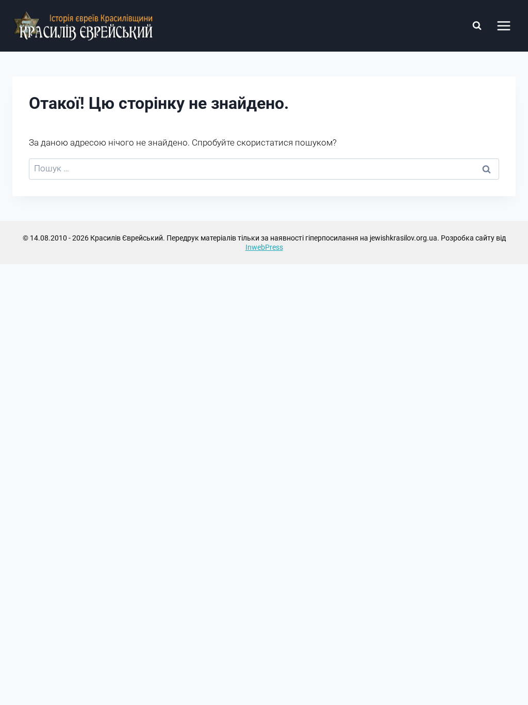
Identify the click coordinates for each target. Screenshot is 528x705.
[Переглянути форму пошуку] (477, 26)
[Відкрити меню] (503, 25)
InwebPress (264, 247)
